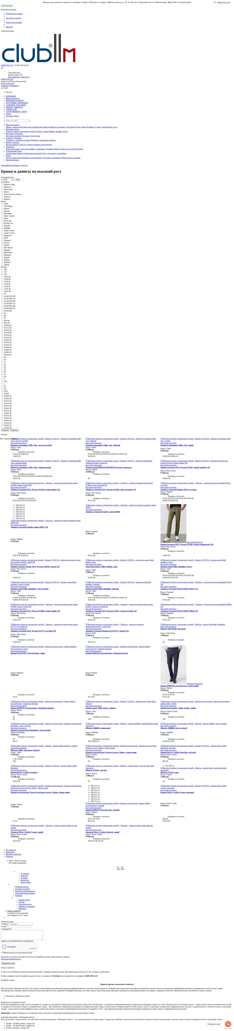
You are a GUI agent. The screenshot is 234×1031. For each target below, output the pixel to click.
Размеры (18, 895)
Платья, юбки (80, 127)
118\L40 (7, 286)
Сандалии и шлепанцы (51, 158)
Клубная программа (14, 14)
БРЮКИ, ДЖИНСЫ (14, 107)
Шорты (9, 145)
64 (5, 377)
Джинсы (30, 145)
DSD (6, 238)
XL (5, 389)
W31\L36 (7, 328)
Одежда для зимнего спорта (24, 131)
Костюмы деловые (13, 136)
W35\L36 (7, 342)
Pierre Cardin (9, 216)
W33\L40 (7, 335)
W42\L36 (7, 355)
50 (5, 359)
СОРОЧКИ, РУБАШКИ (16, 105)
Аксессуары (35, 136)
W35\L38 (7, 411)
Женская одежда (12, 98)
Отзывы (24, 878)
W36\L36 (7, 347)
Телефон (5, 924)
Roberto (7, 226)
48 (5, 357)
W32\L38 (7, 403)
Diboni (6, 209)
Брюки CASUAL (19, 145)
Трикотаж (10, 147)
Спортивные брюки (14, 153)
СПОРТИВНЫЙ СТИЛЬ (16, 112)
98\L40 (7, 323)
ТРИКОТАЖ (11, 109)
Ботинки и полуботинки (31, 158)
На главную (11, 850)
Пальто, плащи (42, 131)
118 (5, 274)
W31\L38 (7, 401)
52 (5, 362)
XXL (6, 391)
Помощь (9, 856)
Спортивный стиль (109, 127)
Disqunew (8, 235)
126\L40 (7, 291)
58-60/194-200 (9, 306)
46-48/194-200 (9, 296)
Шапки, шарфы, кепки (58, 131)
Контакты (25, 880)
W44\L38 (7, 425)
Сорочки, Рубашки (14, 138)
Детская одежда (12, 116)
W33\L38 (7, 406)
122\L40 (7, 289)
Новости (24, 876)
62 (5, 374)
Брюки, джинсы (12, 127)
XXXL (7, 394)
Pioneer (7, 260)
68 (5, 316)
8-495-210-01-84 (7, 84)
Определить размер (14, 22)
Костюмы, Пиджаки (14, 134)
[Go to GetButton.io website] (228, 1028)
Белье (8, 149)
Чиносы (7, 197)
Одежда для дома (67, 149)
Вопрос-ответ (24, 900)
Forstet (6, 243)
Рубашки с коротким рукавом (43, 140)
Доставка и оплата (13, 18)
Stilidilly (7, 228)
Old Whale (8, 206)
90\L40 (7, 320)
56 (5, 367)
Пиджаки (25, 136)
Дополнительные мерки (25, 893)
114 (5, 272)
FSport (6, 245)
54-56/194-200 (9, 301)
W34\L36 (7, 338)
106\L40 (7, 279)
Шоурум (9, 27)
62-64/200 (8, 311)
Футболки (79, 149)
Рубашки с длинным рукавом (18, 140)
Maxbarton (8, 252)
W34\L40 (7, 340)
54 (5, 364)
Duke (6, 218)
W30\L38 (7, 399)
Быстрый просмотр (19, 443)
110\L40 (7, 281)
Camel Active (9, 233)
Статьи (21, 902)
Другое (7, 211)
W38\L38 (7, 418)
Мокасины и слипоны (71, 158)
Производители (25, 904)
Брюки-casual (9, 184)
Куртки (9, 131)
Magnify (7, 250)
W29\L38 (7, 396)
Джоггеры (8, 189)
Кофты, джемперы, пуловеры (41, 149)
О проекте (25, 874)
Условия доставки (22, 889)
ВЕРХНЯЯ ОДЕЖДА (15, 101)
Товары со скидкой (26, 906)
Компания (10, 852)
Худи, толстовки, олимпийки (54, 153)
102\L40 (7, 277)
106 (5, 269)
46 (5, 294)
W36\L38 (7, 413)
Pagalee (7, 257)
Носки (56, 149)
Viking (6, 265)
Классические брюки (12, 194)
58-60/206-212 (9, 308)
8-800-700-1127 (7, 65)
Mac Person (8, 248)
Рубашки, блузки (94, 127)
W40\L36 (7, 352)
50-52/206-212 (9, 299)
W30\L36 (7, 325)
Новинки (22, 909)
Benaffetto (8, 213)
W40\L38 (7, 420)
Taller (6, 204)
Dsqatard (7, 240)
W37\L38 (7, 416)
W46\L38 (7, 428)
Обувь (8, 114)
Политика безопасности (25, 891)
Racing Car (8, 223)
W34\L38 (7, 408)
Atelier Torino (9, 231)
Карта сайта (26, 882)
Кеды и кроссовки (13, 158)
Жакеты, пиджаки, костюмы (62, 127)
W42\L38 (7, 423)
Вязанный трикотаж (42, 127)
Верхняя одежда (26, 127)
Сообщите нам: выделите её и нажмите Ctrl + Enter (17, 913)
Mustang (7, 255)
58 (5, 369)
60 (5, 372)
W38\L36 (7, 350)
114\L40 (7, 284)
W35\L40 (7, 345)
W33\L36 (7, 333)
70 (5, 318)
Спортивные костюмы (32, 153)
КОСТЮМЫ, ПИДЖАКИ (17, 103)
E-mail (4, 926)
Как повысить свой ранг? (18, 77)
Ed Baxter (8, 221)
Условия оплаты (22, 887)
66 (5, 313)
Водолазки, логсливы (20, 149)
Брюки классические (43, 145)
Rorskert (7, 262)
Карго (6, 192)
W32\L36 (7, 330)
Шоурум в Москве (13, 854)
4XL (6, 381)
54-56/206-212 (9, 303)
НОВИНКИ (11, 96)
